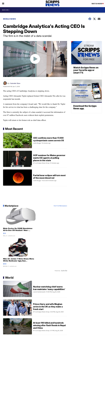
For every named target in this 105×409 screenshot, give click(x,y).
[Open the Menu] (3, 3)
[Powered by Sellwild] (64, 270)
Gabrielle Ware (15, 83)
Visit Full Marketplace (60, 205)
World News (9, 19)
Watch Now (97, 4)
